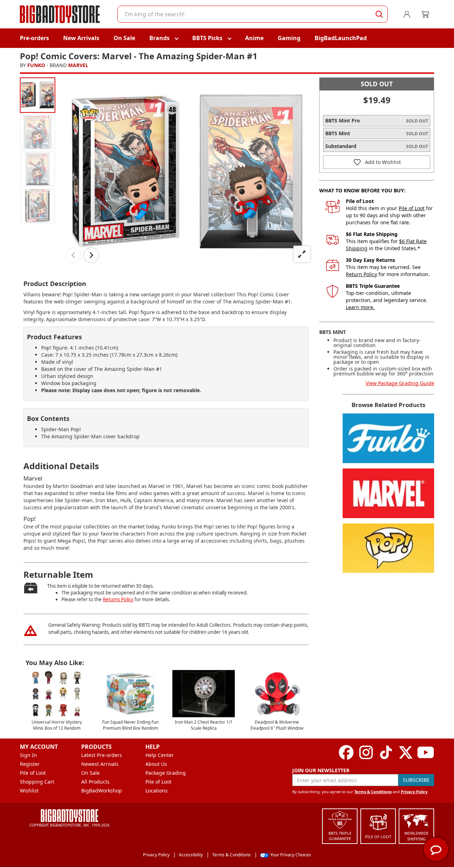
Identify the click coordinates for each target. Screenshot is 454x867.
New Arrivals (81, 38)
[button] (73, 255)
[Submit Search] (379, 14)
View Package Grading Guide (400, 383)
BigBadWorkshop (101, 790)
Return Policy (361, 274)
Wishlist (29, 790)
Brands (159, 38)
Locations (156, 790)
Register (30, 764)
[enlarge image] (301, 254)
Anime (254, 38)
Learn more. (360, 307)
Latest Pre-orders (101, 755)
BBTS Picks (207, 38)
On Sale (124, 38)
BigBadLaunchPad (341, 38)
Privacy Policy (414, 791)
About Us (156, 764)
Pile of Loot (412, 208)
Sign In (28, 755)
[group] (37, 95)
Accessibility (191, 855)
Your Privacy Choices (290, 855)
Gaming (289, 38)
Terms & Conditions (373, 791)
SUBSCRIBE (416, 780)
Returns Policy (118, 599)
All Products (95, 781)
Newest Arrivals (99, 764)
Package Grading (165, 772)
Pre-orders (34, 38)
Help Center (159, 755)
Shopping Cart (37, 781)
